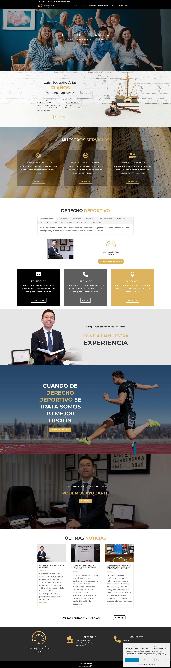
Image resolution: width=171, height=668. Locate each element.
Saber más (60, 117)
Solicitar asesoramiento (111, 261)
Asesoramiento (46, 219)
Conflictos (44, 222)
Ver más (85, 45)
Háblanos (85, 281)
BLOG (121, 6)
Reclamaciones (105, 219)
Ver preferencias (161, 660)
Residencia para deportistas (89, 222)
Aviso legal (152, 664)
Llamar (85, 300)
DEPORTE (92, 6)
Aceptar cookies (132, 660)
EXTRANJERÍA (103, 6)
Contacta (85, 501)
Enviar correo (39, 300)
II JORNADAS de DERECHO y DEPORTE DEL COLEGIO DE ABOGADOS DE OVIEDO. (119, 567)
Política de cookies (143, 664)
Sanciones (76, 219)
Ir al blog (119, 618)
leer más (43, 602)
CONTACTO (129, 6)
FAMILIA (113, 6)
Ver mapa (132, 300)
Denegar (147, 660)
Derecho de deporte (60, 430)
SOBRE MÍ (83, 6)
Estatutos (121, 219)
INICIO (75, 6)
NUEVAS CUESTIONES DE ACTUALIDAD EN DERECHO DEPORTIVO (84, 567)
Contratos (63, 219)
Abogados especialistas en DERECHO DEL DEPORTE (85, 34)
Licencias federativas (63, 222)
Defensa (89, 219)
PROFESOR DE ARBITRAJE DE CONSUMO (51, 566)
